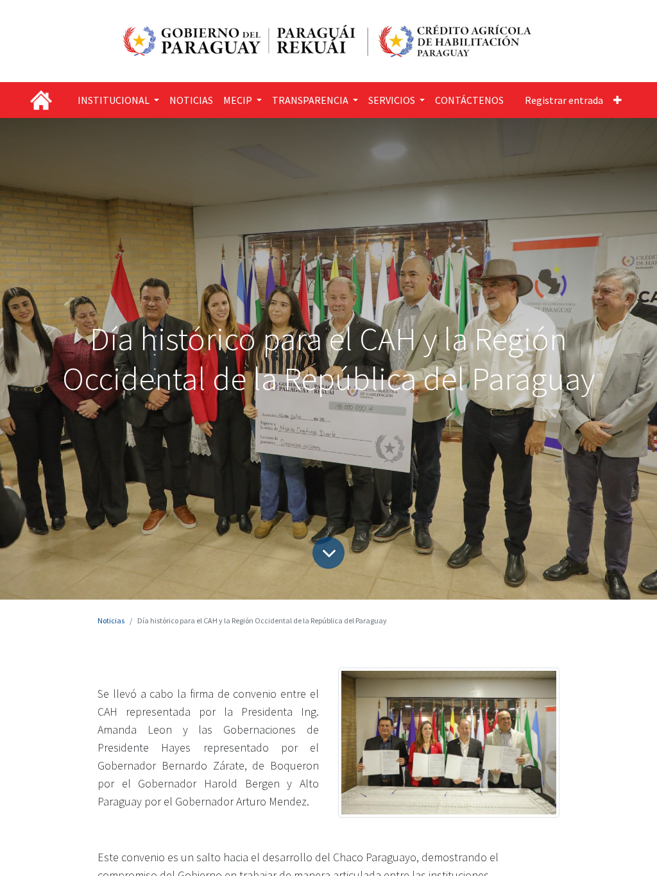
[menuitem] (191, 100)
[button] (617, 100)
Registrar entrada (564, 100)
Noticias (111, 620)
